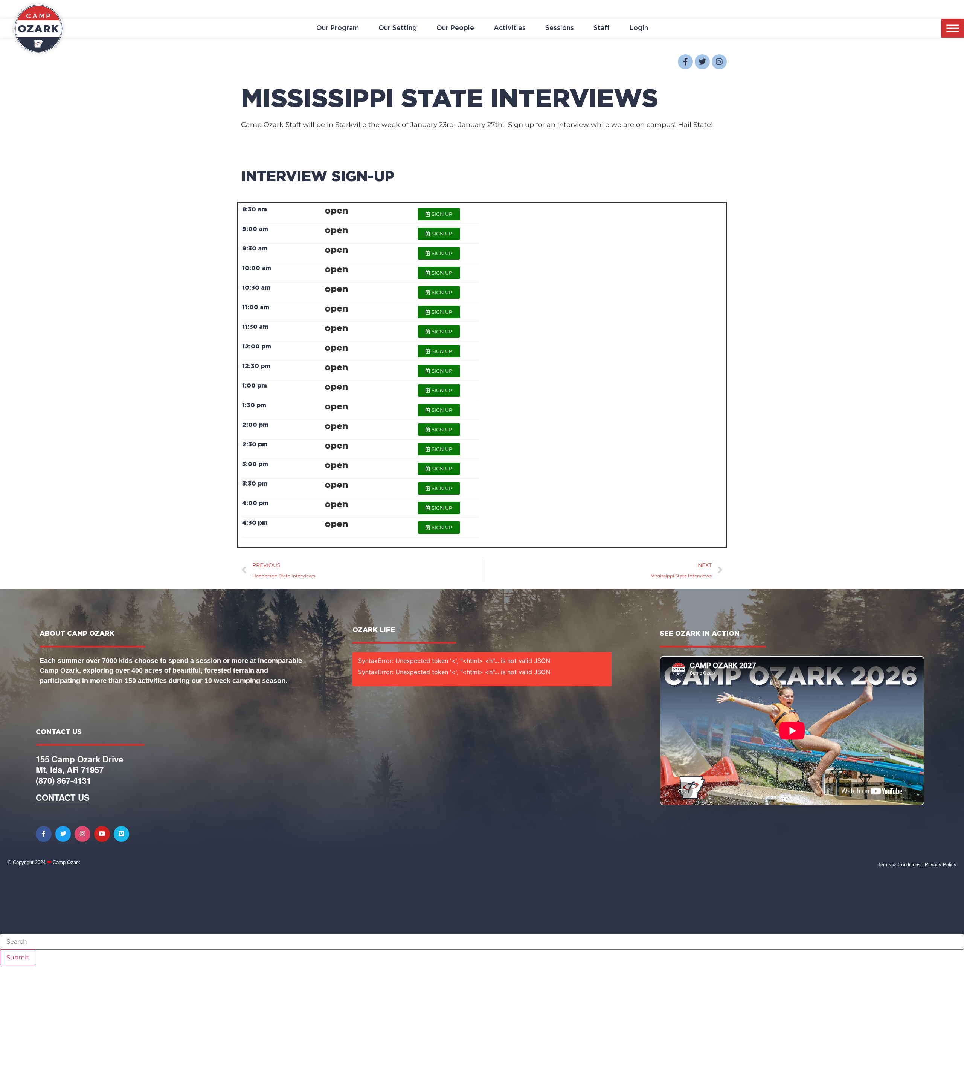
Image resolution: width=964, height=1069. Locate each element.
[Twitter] (702, 61)
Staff (601, 28)
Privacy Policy (940, 864)
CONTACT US (63, 797)
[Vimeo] (122, 834)
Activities (510, 28)
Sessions (559, 28)
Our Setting (397, 28)
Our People (455, 28)
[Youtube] (102, 834)
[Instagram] (719, 61)
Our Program (337, 28)
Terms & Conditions (899, 864)
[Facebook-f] (685, 61)
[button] (439, 214)
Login (638, 28)
